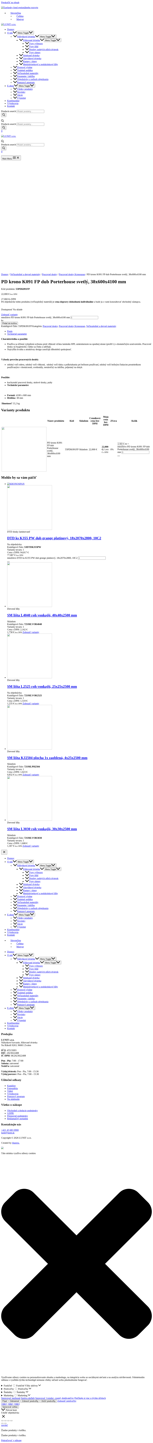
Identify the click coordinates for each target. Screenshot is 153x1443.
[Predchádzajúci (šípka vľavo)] (2, 1423)
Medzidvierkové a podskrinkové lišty (40, 64)
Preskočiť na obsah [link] (10, 2)
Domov (10, 29)
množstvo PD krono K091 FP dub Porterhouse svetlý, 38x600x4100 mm (35, 317)
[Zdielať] (5, 1420)
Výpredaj (21, 98)
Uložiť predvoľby (48, 1401)
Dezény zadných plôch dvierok (43, 49)
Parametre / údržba (26, 76)
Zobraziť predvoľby (30, 1401)
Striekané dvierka (31, 55)
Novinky (21, 92)
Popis (9, 331)
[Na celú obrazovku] (8, 1420)
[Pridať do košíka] (118, 455)
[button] (76, 1264)
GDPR (10, 1113)
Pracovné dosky (49, 274)
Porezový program (26, 82)
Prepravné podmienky (17, 1116)
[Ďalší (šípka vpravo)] (5, 1423)
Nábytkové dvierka (26, 36)
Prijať (4, 1401)
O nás (10, 33)
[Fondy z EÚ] (2, 1148)
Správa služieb (28, 1398)
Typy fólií (33, 46)
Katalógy (11, 1085)
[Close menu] (4, 852)
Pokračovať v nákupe (11, 1440)
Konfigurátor (13, 100)
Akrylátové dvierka (32, 58)
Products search (8, 111)
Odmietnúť (14, 1401)
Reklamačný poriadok (17, 1118)
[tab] (79, 331)
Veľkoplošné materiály (27, 73)
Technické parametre (17, 334)
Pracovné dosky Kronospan (72, 274)
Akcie (20, 95)
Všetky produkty (25, 89)
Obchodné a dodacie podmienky (22, 1110)
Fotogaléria (12, 1088)
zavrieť (4, 1425)
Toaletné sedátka (25, 70)
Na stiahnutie (13, 1099)
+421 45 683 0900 (10, 1130)
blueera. (16, 1143)
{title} (4, 1404)
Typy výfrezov (36, 43)
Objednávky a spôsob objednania (32, 79)
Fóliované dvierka (31, 40)
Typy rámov (34, 52)
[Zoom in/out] (11, 1420)
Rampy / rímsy (30, 61)
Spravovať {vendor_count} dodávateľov (54, 1398)
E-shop (10, 86)
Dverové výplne (24, 67)
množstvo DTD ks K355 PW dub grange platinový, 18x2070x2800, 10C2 (42, 558)
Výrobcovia (12, 103)
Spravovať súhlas (10, 1407)
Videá (10, 1091)
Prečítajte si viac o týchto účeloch (90, 1398)
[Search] (3, 115)
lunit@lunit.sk (7, 1132)
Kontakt (11, 106)
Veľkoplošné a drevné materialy (25, 274)
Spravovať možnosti (10, 1398)
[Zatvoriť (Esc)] (2, 1420)
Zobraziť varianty (9, 314)
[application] (15, 33)
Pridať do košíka (9, 323)
